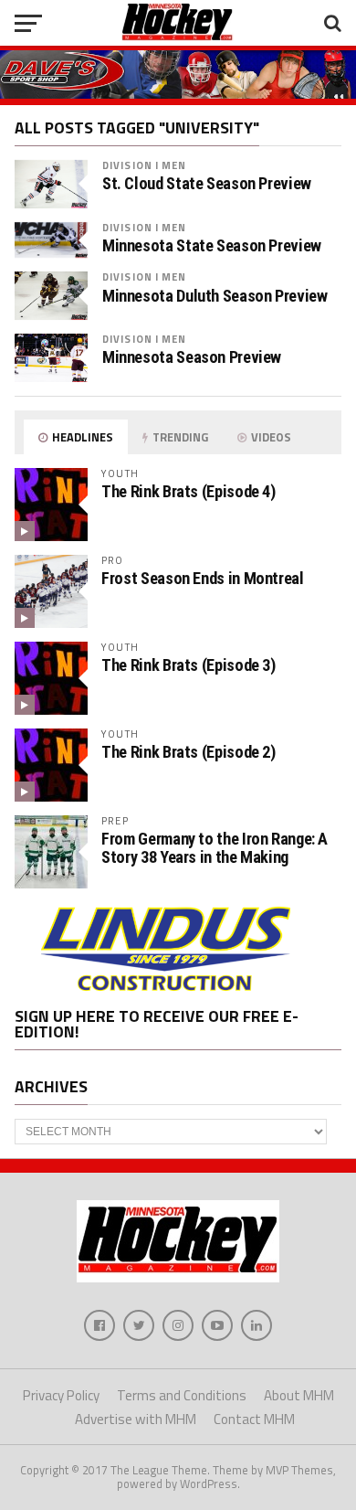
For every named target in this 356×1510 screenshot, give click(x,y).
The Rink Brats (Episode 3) (188, 665)
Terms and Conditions (181, 1395)
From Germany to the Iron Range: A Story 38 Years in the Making (214, 848)
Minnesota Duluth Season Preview (215, 296)
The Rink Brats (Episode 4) (188, 491)
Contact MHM (254, 1419)
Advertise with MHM (135, 1419)
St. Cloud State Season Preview (206, 184)
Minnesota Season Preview (191, 357)
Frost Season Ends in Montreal (202, 578)
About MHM (299, 1395)
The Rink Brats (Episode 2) (188, 751)
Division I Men (144, 165)
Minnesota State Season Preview (211, 246)
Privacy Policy (61, 1395)
